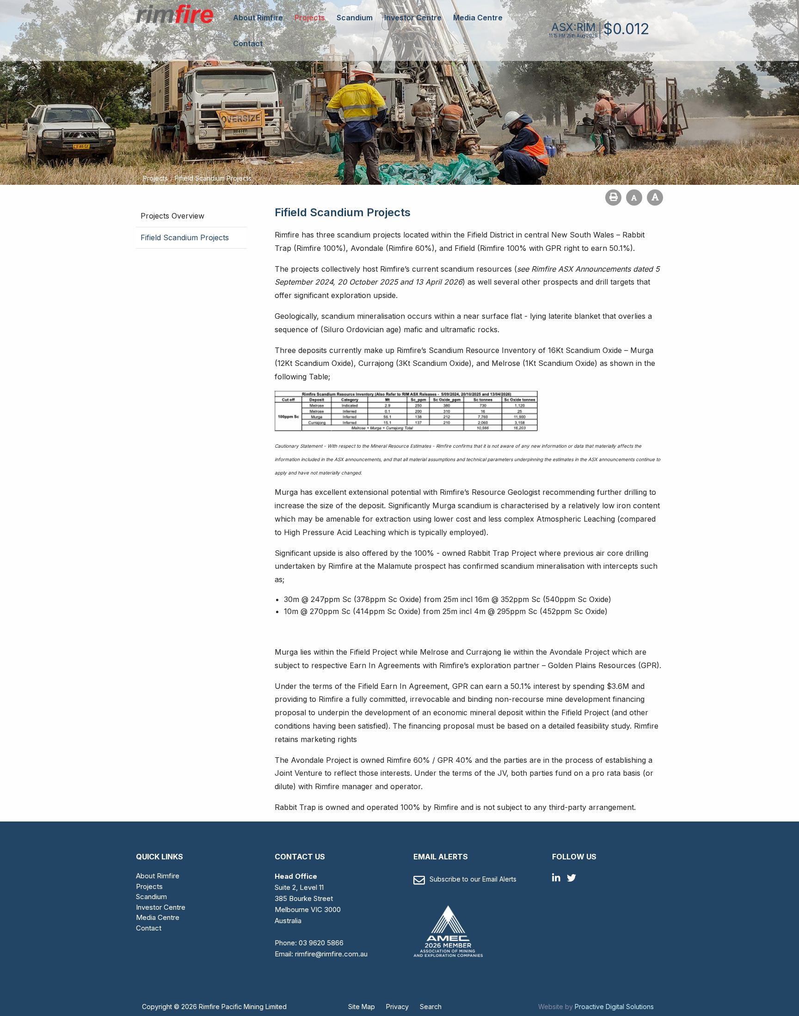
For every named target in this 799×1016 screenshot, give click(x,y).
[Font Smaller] (634, 197)
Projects (310, 17)
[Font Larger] (655, 197)
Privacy (397, 1006)
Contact (248, 43)
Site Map (361, 1006)
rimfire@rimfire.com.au (331, 953)
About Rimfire (258, 17)
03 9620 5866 (321, 942)
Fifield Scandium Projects (185, 237)
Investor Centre (413, 17)
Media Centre (478, 17)
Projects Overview (172, 215)
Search (431, 1006)
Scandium (355, 17)
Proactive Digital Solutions (614, 1006)
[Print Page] (613, 197)
